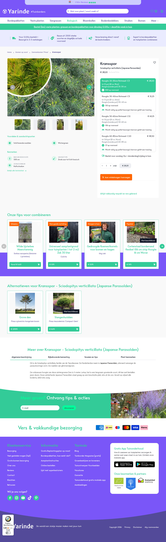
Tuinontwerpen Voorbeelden (87, 465)
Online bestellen (48, 465)
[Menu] (12, 516)
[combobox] (97, 11)
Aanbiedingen (81, 484)
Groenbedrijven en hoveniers (87, 460)
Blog (77, 450)
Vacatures (79, 470)
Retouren (11, 484)
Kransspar (56, 52)
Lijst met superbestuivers (52, 470)
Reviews (10, 470)
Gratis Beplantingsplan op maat (55, 450)
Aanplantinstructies (50, 460)
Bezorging (11, 450)
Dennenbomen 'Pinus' (40, 52)
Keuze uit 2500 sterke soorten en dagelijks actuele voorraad (69, 38)
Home (9, 52)
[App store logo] (123, 464)
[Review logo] (131, 484)
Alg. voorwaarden (152, 527)
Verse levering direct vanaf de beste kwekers (107, 38)
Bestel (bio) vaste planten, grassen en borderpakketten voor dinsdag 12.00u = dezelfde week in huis (83, 26)
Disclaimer (137, 527)
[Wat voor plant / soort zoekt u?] (68, 11)
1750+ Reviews (81, 2)
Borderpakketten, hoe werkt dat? (55, 455)
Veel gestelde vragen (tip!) (19, 455)
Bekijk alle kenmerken (15, 171)
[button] (161, 11)
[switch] (8, 532)
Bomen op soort (22, 52)
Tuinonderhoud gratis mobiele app (90, 480)
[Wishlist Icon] (154, 62)
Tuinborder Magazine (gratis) (88, 455)
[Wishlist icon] (38, 224)
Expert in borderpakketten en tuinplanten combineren (145, 38)
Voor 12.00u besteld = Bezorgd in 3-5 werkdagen (30, 38)
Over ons (11, 465)
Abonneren (69, 407)
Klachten (11, 480)
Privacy (127, 527)
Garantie (79, 475)
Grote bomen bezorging (18, 460)
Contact (11, 475)
